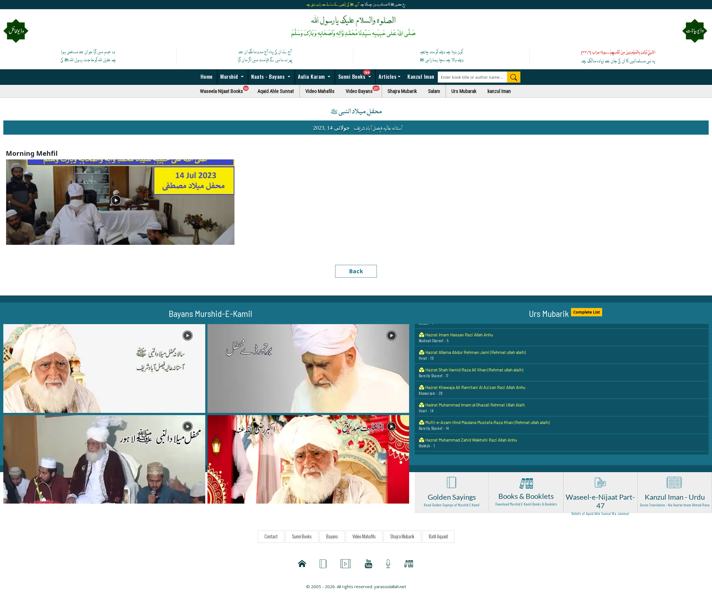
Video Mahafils (320, 91)
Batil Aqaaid (438, 536)
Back (356, 271)
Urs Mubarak (463, 91)
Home (206, 76)
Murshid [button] (229, 76)
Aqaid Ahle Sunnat (276, 91)
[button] (104, 368)
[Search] (513, 77)
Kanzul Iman (420, 76)
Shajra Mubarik (402, 91)
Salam (434, 91)
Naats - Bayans (268, 76)
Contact (271, 536)
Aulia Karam (311, 76)
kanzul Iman (499, 91)
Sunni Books (356, 75)
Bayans (332, 536)
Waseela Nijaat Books (226, 89)
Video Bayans (364, 89)
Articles (387, 76)
